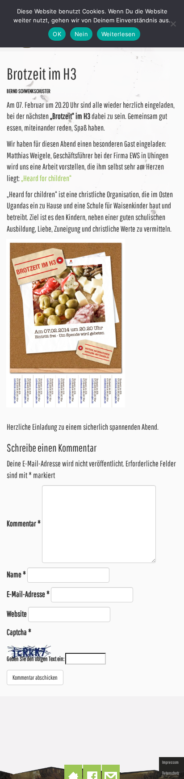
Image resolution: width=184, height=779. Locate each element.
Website (17, 613)
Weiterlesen (118, 34)
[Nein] (172, 23)
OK (57, 34)
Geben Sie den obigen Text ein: (35, 658)
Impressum (170, 762)
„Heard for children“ (46, 178)
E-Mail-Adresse (28, 594)
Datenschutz (170, 772)
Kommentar (24, 523)
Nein (81, 34)
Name (16, 574)
